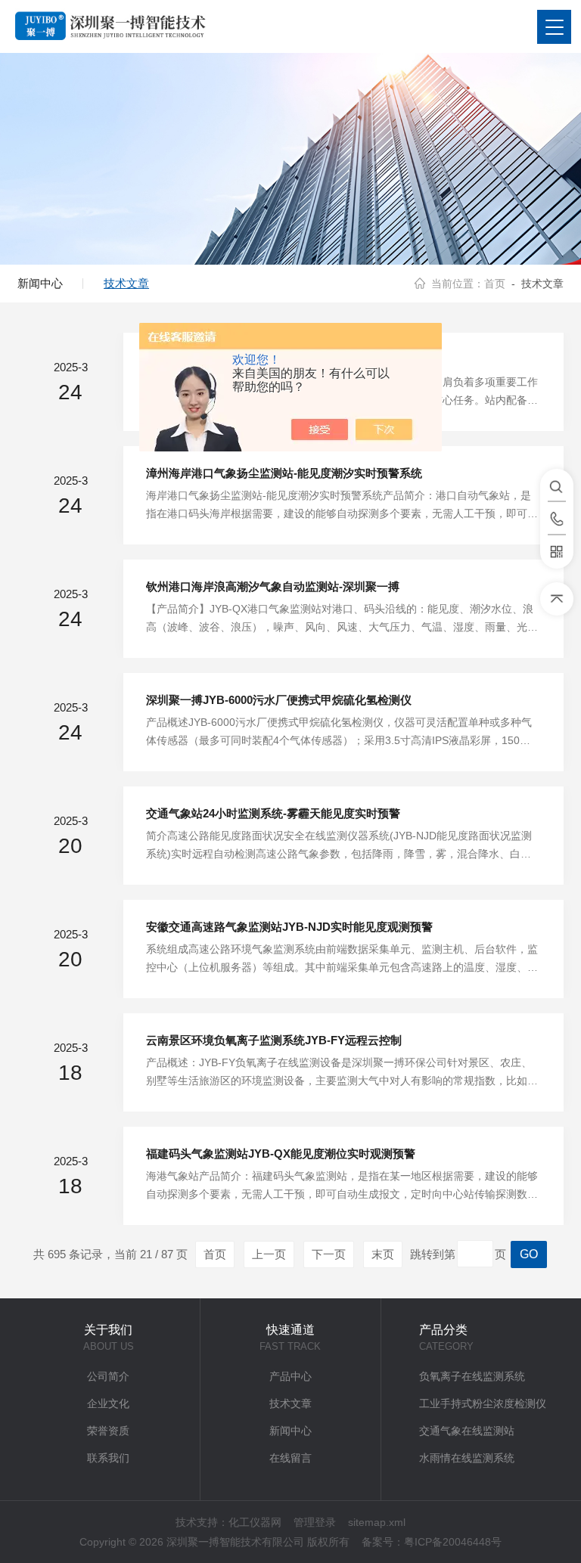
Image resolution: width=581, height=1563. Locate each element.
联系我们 (108, 1458)
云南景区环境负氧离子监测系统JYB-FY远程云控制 (274, 1040)
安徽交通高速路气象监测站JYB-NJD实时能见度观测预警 (289, 926)
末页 (382, 1254)
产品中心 (290, 1376)
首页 (494, 284)
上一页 (269, 1254)
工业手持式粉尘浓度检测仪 (482, 1403)
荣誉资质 (108, 1431)
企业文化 (108, 1403)
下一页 (329, 1254)
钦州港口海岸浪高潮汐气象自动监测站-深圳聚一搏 (272, 586)
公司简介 (108, 1376)
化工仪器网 (254, 1522)
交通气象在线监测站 (466, 1431)
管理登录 (315, 1522)
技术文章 (126, 283)
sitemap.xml (376, 1522)
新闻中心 (40, 283)
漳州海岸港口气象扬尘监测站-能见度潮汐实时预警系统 (284, 473)
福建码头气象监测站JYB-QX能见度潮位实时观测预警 (280, 1153)
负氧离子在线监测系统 (472, 1376)
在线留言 (290, 1458)
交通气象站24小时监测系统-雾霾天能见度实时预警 (273, 813)
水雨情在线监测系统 (466, 1458)
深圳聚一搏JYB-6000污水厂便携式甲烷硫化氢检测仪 (279, 699)
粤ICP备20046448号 (453, 1542)
